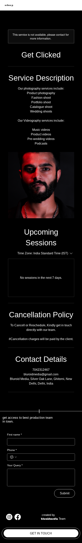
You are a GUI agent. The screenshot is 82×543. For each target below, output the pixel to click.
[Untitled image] (41, 185)
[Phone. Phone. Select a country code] (13, 457)
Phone (12, 450)
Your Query (15, 465)
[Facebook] (17, 517)
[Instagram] (9, 517)
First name (14, 434)
